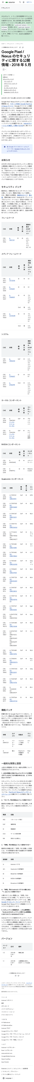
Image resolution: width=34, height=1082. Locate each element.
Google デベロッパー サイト (10, 902)
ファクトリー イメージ (7, 1012)
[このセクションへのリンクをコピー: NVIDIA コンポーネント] (22, 445)
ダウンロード (5, 1006)
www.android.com (6, 1053)
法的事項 (25, 1068)
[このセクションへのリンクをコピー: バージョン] (14, 939)
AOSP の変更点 (24, 34)
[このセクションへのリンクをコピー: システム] (10, 334)
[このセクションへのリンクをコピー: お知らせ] (12, 160)
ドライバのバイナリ (7, 1015)
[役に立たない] (22, 47)
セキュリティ (19, 43)
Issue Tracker (5, 1062)
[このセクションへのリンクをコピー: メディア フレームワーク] (23, 254)
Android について (6, 1068)
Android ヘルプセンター (8, 1047)
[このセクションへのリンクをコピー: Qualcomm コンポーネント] (25, 479)
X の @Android (5, 1022)
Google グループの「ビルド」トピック (12, 1037)
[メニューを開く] (3, 2)
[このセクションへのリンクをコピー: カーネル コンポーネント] (23, 400)
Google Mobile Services (8, 1056)
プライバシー (14, 1071)
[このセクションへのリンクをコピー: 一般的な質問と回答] (23, 764)
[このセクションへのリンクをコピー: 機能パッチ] (14, 710)
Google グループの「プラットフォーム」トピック (15, 1034)
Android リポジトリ (7, 1000)
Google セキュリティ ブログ (9, 1031)
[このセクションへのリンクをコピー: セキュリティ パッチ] (23, 187)
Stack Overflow (5, 1059)
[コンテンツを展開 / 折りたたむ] (14, 75)
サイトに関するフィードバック (11, 1074)
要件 (2, 1003)
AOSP (3, 43)
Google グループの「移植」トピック (11, 1040)
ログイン (29, 2)
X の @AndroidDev (6, 1025)
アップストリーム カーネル (11, 424)
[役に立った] (20, 47)
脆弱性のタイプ (22, 195)
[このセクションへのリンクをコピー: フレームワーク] (15, 218)
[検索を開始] (20, 2)
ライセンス (6, 1071)
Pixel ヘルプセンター (7, 1050)
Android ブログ (5, 1028)
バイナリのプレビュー (7, 1009)
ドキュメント (5, 8)
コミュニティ (17, 1068)
